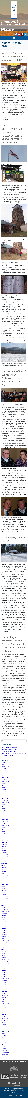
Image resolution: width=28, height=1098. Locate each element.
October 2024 (4, 779)
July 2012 (3, 982)
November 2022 (5, 821)
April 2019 (3, 886)
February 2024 (4, 794)
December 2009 (5, 1026)
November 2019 (5, 882)
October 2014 (4, 938)
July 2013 (3, 968)
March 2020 (4, 873)
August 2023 (4, 804)
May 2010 (3, 1022)
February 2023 (4, 817)
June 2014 (3, 947)
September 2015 (5, 926)
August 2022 (4, 827)
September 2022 (5, 825)
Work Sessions (6, 1052)
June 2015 (3, 928)
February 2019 (4, 888)
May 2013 (3, 972)
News (2, 1044)
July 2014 (3, 945)
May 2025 (3, 773)
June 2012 (3, 984)
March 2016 (4, 921)
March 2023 (4, 815)
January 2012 (4, 995)
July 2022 (3, 829)
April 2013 (3, 974)
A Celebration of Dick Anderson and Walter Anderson (13, 753)
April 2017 (3, 905)
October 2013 (4, 961)
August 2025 (4, 768)
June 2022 (3, 831)
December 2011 (5, 997)
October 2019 (4, 884)
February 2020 (4, 875)
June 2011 (3, 1007)
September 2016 (5, 911)
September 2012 (5, 978)
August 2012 (4, 980)
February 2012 (4, 993)
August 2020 (4, 863)
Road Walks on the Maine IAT (8, 755)
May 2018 (3, 892)
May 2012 (3, 987)
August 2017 (4, 901)
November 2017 (5, 896)
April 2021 (3, 850)
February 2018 (4, 894)
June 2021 (3, 846)
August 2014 (4, 942)
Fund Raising (4, 1035)
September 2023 (5, 802)
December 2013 (5, 957)
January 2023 (4, 819)
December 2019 (5, 880)
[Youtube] (19, 34)
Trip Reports (5, 1050)
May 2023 (3, 810)
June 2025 (3, 770)
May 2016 (3, 917)
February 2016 (4, 924)
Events (3, 1033)
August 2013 (4, 966)
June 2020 (3, 867)
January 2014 (4, 955)
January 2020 (4, 877)
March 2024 (4, 791)
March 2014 (4, 951)
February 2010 (4, 1024)
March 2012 (4, 991)
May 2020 (3, 869)
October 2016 (4, 909)
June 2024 (3, 787)
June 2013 (3, 970)
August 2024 (4, 783)
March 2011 (4, 1014)
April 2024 (3, 789)
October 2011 (4, 1001)
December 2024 (5, 777)
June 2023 (3, 808)
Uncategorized (4, 1054)
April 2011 (3, 1012)
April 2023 (3, 812)
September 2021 (5, 844)
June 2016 (3, 915)
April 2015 (3, 932)
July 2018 (3, 890)
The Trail (3, 1046)
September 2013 (5, 963)
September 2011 (5, 1003)
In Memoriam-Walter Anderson (8, 751)
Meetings (3, 1042)
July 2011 (3, 1005)
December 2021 (5, 838)
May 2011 (3, 1010)
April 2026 (3, 762)
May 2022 (3, 833)
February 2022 (4, 835)
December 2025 (5, 766)
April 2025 (3, 775)
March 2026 (4, 764)
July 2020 (3, 865)
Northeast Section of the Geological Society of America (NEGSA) (13, 56)
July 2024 (3, 785)
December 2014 (5, 936)
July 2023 (3, 806)
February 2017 (4, 907)
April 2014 (3, 949)
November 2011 (5, 999)
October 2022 (4, 823)
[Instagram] (22, 34)
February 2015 (4, 934)
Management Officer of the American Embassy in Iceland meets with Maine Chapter (13, 378)
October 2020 (4, 859)
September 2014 (5, 940)
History (3, 1040)
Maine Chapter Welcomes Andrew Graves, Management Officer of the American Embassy (13, 644)
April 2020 (3, 871)
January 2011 (4, 1018)
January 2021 (4, 854)
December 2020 (5, 856)
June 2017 (3, 903)
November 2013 (5, 959)
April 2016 (3, 919)
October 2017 (4, 898)
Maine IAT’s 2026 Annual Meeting (9, 747)
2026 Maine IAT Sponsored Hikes (9, 749)
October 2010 (4, 1020)
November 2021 (5, 840)
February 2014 (4, 953)
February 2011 (4, 1016)
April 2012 (3, 989)
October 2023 (4, 800)
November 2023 (5, 798)
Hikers (2, 1037)
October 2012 (4, 976)
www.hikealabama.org (17, 338)
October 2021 (4, 842)
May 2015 (3, 930)
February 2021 (4, 852)
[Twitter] (25, 34)
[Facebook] (16, 34)
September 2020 (5, 861)
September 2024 (5, 781)
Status (4, 1048)
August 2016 (4, 913)
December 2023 (5, 796)
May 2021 (3, 848)
